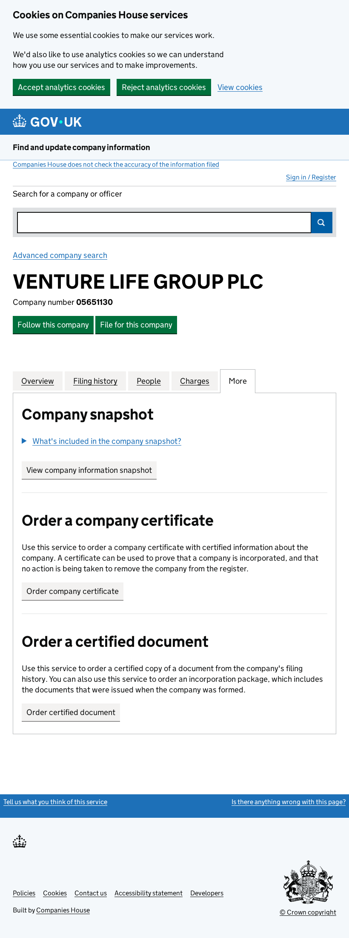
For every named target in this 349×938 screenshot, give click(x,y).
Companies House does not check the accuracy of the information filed (116, 164)
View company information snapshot (91, 470)
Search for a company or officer (67, 194)
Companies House (63, 910)
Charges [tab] (194, 381)
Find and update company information (81, 147)
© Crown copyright (308, 912)
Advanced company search (60, 255)
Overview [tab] (37, 381)
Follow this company (53, 325)
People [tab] (149, 381)
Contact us (90, 893)
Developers (206, 893)
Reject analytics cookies (164, 87)
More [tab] (238, 381)
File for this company (136, 325)
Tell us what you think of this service (55, 802)
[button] (101, 441)
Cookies (55, 893)
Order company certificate (72, 591)
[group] (174, 442)
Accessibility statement (148, 893)
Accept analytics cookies (61, 87)
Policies (24, 893)
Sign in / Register (311, 177)
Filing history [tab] (95, 381)
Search (321, 222)
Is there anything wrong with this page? (289, 802)
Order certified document (70, 712)
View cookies (240, 87)
